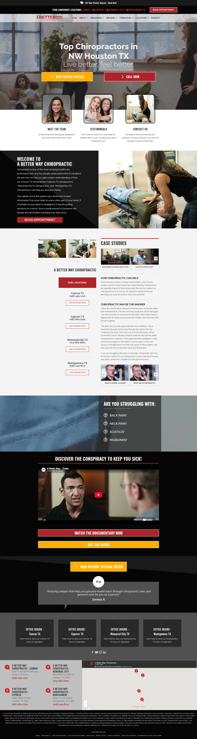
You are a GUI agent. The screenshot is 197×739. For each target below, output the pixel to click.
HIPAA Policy (90, 735)
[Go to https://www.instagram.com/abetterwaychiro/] (100, 652)
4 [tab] (66, 261)
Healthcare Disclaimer (76, 735)
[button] (40, 220)
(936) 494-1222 (77, 296)
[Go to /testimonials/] (98, 119)
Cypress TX (101, 10)
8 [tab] (75, 261)
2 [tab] (61, 261)
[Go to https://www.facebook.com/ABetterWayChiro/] (92, 652)
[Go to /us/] (56, 117)
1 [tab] (59, 261)
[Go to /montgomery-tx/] (162, 633)
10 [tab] (80, 261)
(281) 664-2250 (77, 319)
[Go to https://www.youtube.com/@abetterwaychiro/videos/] (96, 652)
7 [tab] (73, 261)
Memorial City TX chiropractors (33, 186)
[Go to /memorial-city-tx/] (120, 633)
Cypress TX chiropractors (60, 181)
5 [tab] (68, 261)
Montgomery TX (137, 10)
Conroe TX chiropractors (33, 181)
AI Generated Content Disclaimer (149, 735)
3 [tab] (64, 261)
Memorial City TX (118, 10)
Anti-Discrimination (59, 735)
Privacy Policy (101, 735)
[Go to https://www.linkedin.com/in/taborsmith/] (104, 652)
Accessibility (46, 735)
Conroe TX (87, 10)
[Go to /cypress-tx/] (77, 633)
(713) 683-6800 (77, 342)
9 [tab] (77, 261)
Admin (38, 735)
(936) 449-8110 (77, 365)
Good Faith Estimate (128, 735)
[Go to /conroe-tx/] (35, 633)
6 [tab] (70, 261)
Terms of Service (114, 735)
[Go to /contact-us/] (140, 119)
